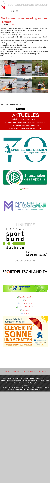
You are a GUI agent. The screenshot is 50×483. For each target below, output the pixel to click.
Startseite (6, 371)
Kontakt (16, 371)
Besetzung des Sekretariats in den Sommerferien (25, 122)
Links (23, 371)
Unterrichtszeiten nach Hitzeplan (25, 125)
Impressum (31, 371)
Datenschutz (42, 371)
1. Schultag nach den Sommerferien (25, 119)
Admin (12, 25)
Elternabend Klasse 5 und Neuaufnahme (25, 128)
